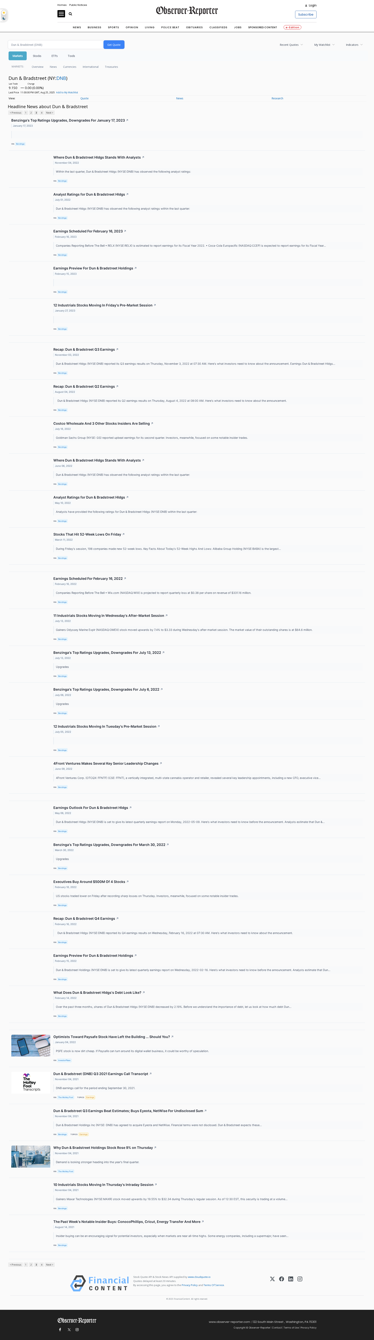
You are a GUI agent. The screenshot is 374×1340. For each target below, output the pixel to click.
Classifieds (218, 27)
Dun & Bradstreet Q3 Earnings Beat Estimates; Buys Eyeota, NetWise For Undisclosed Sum (130, 1111)
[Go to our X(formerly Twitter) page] (68, 1330)
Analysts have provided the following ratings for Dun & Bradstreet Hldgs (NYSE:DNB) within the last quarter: (127, 511)
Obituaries (194, 27)
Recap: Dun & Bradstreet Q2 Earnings (86, 386)
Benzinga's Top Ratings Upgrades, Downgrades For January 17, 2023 (70, 120)
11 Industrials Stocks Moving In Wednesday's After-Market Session (110, 616)
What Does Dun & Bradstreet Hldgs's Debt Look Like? (99, 992)
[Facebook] (282, 1283)
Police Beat (170, 27)
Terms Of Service (214, 1285)
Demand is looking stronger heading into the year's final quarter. (98, 1162)
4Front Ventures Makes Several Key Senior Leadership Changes (107, 763)
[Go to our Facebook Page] (59, 1330)
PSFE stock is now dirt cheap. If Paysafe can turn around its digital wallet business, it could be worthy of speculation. (133, 1051)
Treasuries (111, 67)
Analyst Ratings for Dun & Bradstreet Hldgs (91, 194)
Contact (277, 1327)
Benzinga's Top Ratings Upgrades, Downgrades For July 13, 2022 (109, 653)
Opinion (132, 27)
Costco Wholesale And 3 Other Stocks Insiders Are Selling (103, 423)
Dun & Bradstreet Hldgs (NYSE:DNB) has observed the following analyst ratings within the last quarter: (123, 208)
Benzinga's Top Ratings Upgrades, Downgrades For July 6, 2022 (108, 689)
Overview (37, 67)
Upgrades (63, 666)
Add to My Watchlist (67, 92)
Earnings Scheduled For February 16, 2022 (89, 578)
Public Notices (78, 5)
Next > (49, 112)
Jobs (238, 27)
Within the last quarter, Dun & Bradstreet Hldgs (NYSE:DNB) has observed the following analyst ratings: (124, 171)
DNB (61, 78)
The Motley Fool (65, 1097)
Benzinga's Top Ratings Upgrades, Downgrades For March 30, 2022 (111, 845)
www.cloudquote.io (199, 1277)
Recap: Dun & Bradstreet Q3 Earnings (86, 349)
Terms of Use (291, 1327)
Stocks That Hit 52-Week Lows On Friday (89, 534)
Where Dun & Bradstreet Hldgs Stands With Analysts (99, 157)
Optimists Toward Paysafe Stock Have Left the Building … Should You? (113, 1037)
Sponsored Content (262, 27)
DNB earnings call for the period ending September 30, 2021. (96, 1088)
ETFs (54, 56)
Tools (71, 56)
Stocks (37, 56)
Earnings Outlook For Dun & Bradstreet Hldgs (92, 808)
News (77, 27)
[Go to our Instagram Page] (77, 1330)
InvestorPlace (64, 1060)
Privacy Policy (190, 1285)
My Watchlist (322, 45)
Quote (84, 98)
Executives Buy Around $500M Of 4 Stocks (91, 882)
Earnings (90, 1097)
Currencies (69, 67)
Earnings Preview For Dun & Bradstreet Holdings (95, 268)
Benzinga (20, 144)
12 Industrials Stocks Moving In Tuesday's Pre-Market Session (106, 726)
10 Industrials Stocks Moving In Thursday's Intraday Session (105, 1185)
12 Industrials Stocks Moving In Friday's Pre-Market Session (104, 305)
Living (150, 27)
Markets (17, 56)
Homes (62, 5)
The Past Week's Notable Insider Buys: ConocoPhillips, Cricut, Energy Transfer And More (128, 1222)
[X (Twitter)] (272, 1283)
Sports (113, 27)
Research (277, 98)
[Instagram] (300, 1283)
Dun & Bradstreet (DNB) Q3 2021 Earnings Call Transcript (102, 1074)
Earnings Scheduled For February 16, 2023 (89, 231)
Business (94, 27)
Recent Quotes (289, 45)
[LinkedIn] (291, 1283)
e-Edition (292, 27)
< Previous (15, 112)
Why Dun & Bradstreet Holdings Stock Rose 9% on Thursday (105, 1148)
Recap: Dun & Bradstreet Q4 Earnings (86, 918)
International (91, 67)
